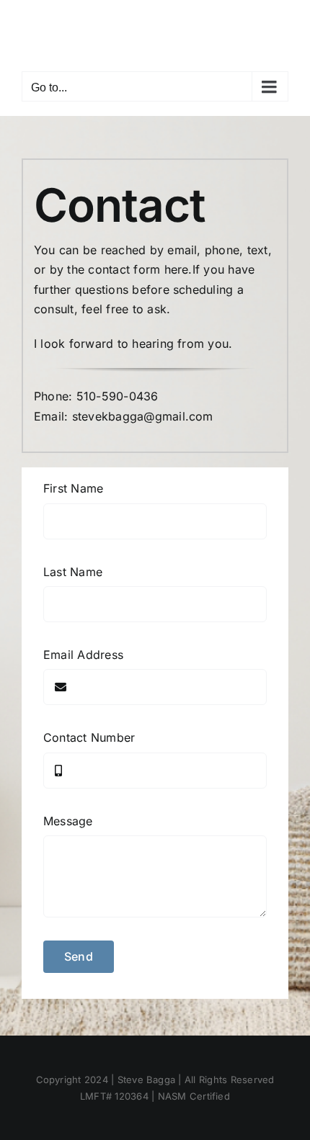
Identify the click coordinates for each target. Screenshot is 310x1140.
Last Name (72, 572)
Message (68, 821)
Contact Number (89, 737)
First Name (73, 488)
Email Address (83, 654)
